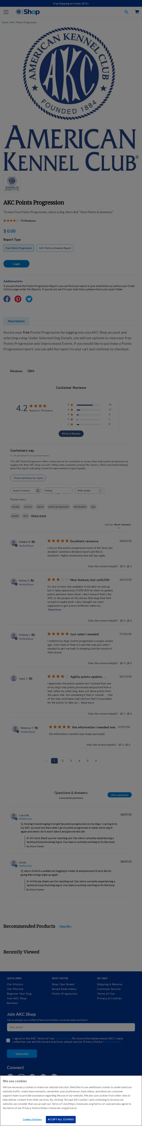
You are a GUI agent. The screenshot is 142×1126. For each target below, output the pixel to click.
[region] (71, 1100)
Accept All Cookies (61, 1119)
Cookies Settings (32, 1119)
